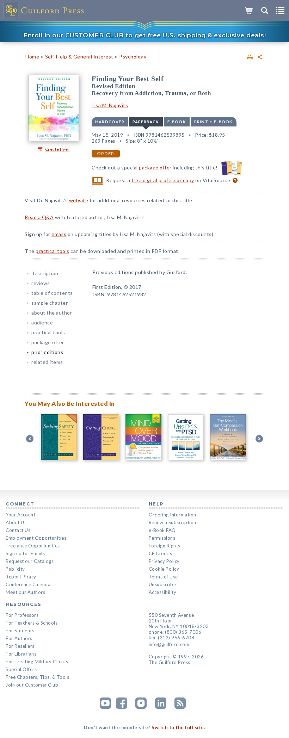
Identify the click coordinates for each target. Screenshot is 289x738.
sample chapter (49, 303)
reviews (40, 283)
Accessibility (163, 592)
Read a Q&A (39, 217)
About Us (16, 522)
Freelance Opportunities (33, 545)
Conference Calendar (29, 584)
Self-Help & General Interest (79, 57)
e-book (176, 121)
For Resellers (20, 646)
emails (58, 234)
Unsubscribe (162, 584)
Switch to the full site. (178, 727)
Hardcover (109, 121)
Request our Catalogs (30, 561)
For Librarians (21, 654)
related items (47, 362)
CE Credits (160, 553)
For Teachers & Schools (31, 623)
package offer (155, 167)
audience (42, 322)
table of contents (52, 293)
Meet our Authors (25, 592)
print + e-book (213, 121)
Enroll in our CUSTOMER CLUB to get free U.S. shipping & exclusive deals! (144, 35)
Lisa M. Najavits (110, 105)
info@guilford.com (169, 644)
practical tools (52, 251)
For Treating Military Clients (37, 661)
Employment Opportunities (36, 538)
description (45, 273)
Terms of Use (163, 576)
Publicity (15, 569)
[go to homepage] (44, 10)
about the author (51, 313)
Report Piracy (21, 576)
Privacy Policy (164, 561)
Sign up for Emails (25, 553)
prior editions (47, 352)
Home (32, 57)
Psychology (132, 57)
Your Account (20, 514)
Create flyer (57, 149)
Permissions (162, 538)
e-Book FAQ (162, 530)
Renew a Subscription (172, 522)
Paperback (146, 121)
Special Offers (21, 669)
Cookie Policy (164, 569)
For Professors (22, 615)
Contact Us (18, 530)
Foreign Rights (164, 545)
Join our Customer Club (32, 685)
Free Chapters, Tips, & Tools (37, 677)
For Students (20, 630)
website (78, 200)
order (105, 153)
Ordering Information (172, 514)
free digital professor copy (162, 180)
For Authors (19, 638)
